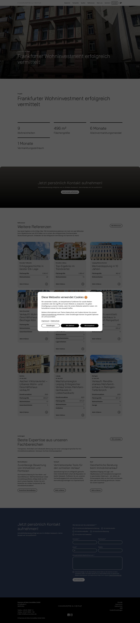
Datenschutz (55, 321)
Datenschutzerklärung (48, 314)
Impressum (45, 321)
